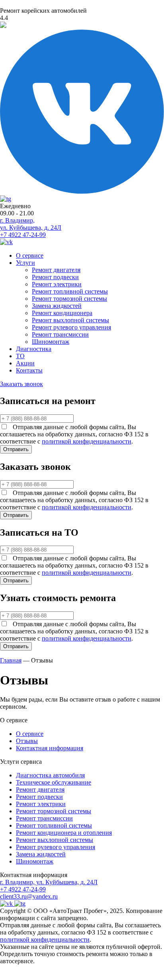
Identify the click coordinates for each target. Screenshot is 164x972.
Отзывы (27, 740)
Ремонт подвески (55, 277)
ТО (20, 356)
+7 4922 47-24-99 (23, 234)
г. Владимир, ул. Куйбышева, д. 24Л (30, 224)
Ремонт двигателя (56, 269)
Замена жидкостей (57, 305)
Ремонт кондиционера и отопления (64, 832)
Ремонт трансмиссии (60, 334)
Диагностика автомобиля (50, 775)
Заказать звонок (21, 384)
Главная (10, 660)
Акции (25, 363)
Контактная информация (49, 748)
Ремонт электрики (57, 284)
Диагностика (33, 348)
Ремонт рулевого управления (71, 327)
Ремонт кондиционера (62, 313)
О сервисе (29, 255)
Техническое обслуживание (53, 782)
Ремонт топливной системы (70, 291)
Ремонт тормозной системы (69, 298)
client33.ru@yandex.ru (29, 896)
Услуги (25, 262)
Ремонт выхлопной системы (70, 320)
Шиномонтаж (50, 341)
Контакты (29, 370)
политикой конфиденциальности (86, 441)
